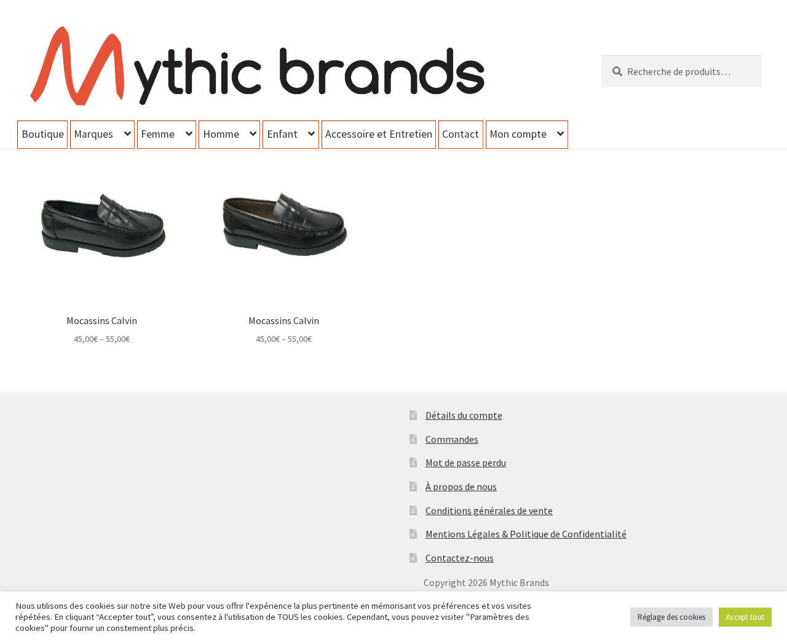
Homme (221, 134)
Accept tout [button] (745, 617)
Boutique (43, 134)
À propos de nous (461, 486)
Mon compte (518, 134)
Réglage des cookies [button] (671, 617)
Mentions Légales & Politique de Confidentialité (526, 534)
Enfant (282, 134)
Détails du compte (463, 415)
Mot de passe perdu (465, 462)
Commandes (451, 439)
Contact (460, 134)
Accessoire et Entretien (378, 134)
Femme (158, 134)
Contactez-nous (459, 558)
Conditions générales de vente (489, 510)
